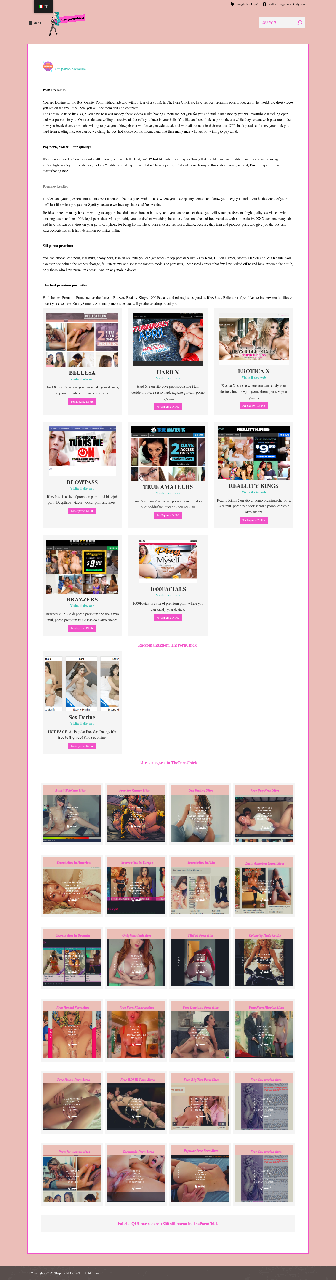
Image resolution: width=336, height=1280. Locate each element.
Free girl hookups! (246, 4)
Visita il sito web (82, 378)
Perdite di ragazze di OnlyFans (286, 4)
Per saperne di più (82, 401)
